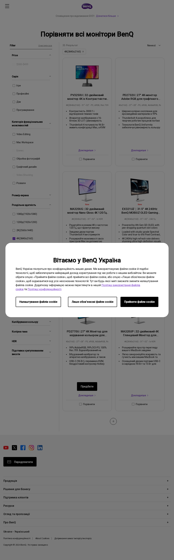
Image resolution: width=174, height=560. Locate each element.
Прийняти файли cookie (139, 301)
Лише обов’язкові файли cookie (92, 301)
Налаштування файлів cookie (38, 301)
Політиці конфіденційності (44, 289)
